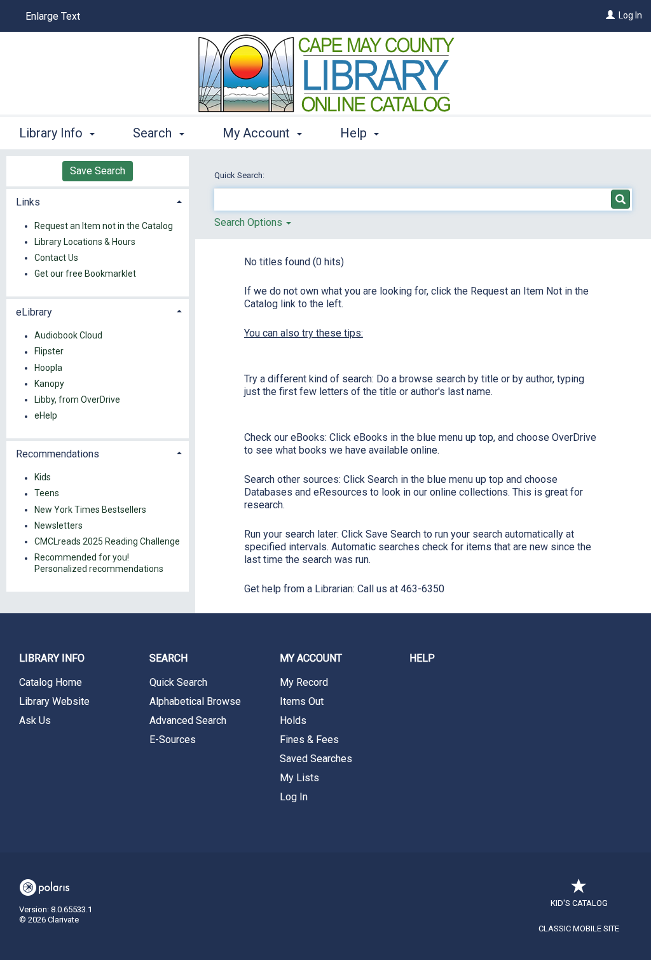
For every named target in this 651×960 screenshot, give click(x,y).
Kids (42, 478)
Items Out (302, 701)
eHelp (45, 416)
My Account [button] (258, 133)
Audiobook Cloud (68, 336)
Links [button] (28, 202)
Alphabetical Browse (195, 701)
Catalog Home (50, 682)
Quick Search (178, 682)
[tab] (97, 200)
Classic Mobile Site (578, 928)
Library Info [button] (52, 133)
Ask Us (35, 720)
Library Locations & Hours (84, 242)
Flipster (49, 352)
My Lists (299, 778)
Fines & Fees (309, 740)
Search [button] (154, 133)
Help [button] (355, 133)
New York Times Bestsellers (90, 509)
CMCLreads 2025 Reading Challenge (107, 541)
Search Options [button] (249, 222)
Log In (630, 15)
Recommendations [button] (57, 454)
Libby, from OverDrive (77, 399)
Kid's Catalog (579, 903)
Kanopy (49, 384)
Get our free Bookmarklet (85, 273)
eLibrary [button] (34, 312)
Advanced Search (187, 720)
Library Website (54, 701)
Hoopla (48, 368)
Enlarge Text (52, 16)
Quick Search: (240, 175)
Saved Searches (316, 759)
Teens (46, 494)
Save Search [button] (97, 171)
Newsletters (58, 525)
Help (422, 658)
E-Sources (172, 740)
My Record (304, 682)
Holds (293, 720)
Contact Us (56, 258)
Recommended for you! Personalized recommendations (98, 563)
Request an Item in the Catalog (103, 226)
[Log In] (610, 15)
